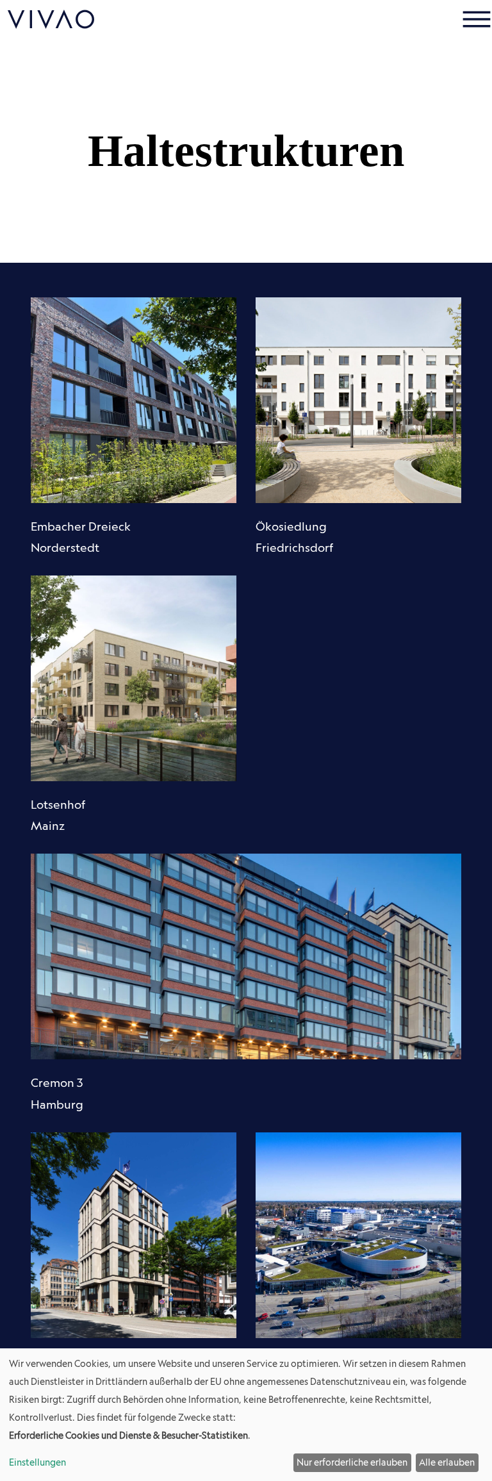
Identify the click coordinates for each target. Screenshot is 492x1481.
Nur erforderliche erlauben (352, 1462)
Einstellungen (37, 1462)
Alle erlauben (447, 1462)
